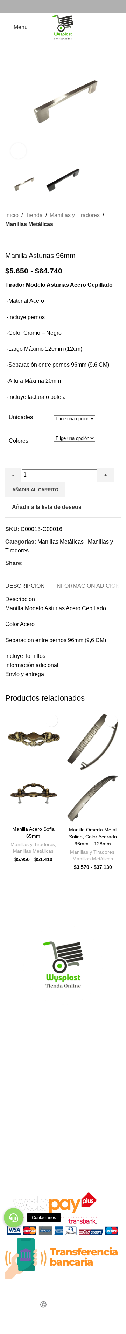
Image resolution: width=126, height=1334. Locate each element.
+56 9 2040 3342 (33, 1091)
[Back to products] (18, 240)
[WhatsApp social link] (67, 6)
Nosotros (16, 1046)
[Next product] (26, 240)
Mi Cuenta (18, 1062)
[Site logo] (63, 27)
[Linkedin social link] (52, 563)
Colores (18, 441)
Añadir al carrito (35, 489)
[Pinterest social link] (44, 563)
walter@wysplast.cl (36, 1136)
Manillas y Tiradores (75, 215)
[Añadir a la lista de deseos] (52, 720)
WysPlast (21, 1166)
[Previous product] (9, 240)
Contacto (16, 1054)
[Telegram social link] (69, 563)
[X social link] (35, 563)
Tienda (34, 215)
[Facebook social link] (58, 6)
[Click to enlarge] (18, 151)
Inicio (12, 215)
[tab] (25, 585)
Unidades (21, 417)
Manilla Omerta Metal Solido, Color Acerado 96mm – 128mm (93, 836)
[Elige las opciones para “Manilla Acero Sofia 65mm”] (12, 816)
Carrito (13, 1038)
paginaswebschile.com (69, 1322)
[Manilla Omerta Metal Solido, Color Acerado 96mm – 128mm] (93, 742)
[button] (13, 1217)
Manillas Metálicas (29, 224)
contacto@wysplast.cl (39, 1121)
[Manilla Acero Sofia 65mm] (33, 739)
